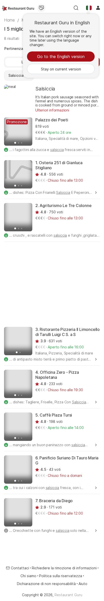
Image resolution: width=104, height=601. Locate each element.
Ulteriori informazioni (52, 110)
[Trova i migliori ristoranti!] (18, 7)
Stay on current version (61, 69)
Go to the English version (61, 56)
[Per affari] (41, 8)
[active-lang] (89, 8)
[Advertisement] (52, 283)
